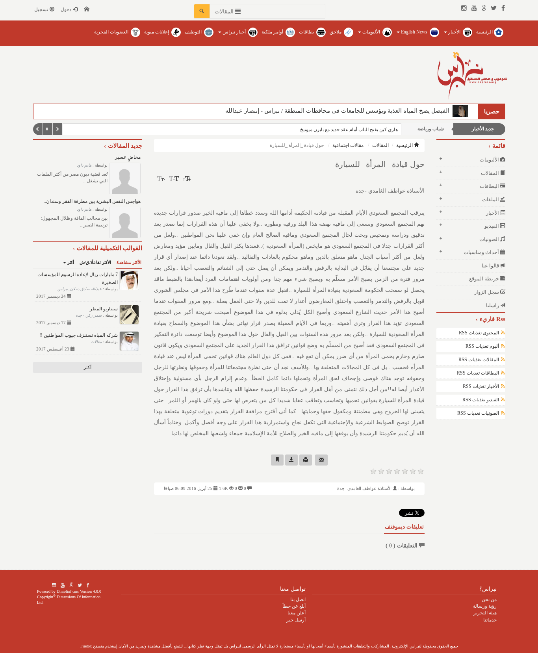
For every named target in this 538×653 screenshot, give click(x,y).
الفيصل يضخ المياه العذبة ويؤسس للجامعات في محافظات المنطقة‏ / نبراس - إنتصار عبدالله (339, 111)
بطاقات (307, 32)
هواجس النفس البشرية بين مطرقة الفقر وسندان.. (92, 201)
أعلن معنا (297, 613)
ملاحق (336, 32)
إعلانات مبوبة (157, 32)
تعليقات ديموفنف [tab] (404, 527)
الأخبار (454, 32)
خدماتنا (490, 620)
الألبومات (371, 32)
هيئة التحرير (485, 613)
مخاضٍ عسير (128, 157)
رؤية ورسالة (485, 606)
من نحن (489, 599)
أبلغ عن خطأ (294, 606)
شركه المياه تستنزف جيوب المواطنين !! (78, 335)
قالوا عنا (491, 266)
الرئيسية (485, 32)
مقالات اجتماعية (348, 145)
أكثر (70, 262)
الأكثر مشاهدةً (129, 262)
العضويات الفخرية (112, 32)
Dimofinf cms (68, 591)
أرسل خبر (296, 620)
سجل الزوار (487, 292)
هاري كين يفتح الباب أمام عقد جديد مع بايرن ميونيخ (339, 129)
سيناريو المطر (104, 309)
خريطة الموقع (484, 279)
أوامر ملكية (273, 32)
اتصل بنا (298, 599)
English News (414, 32)
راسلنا (493, 305)
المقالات (380, 145)
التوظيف (194, 32)
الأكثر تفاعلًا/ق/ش (95, 262)
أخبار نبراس (234, 32)
